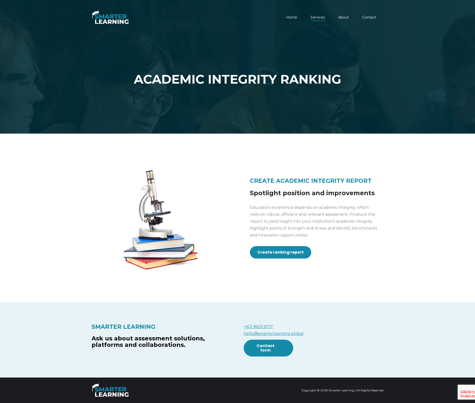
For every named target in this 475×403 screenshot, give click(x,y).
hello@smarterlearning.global (274, 333)
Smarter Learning (341, 390)
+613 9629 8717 (258, 326)
